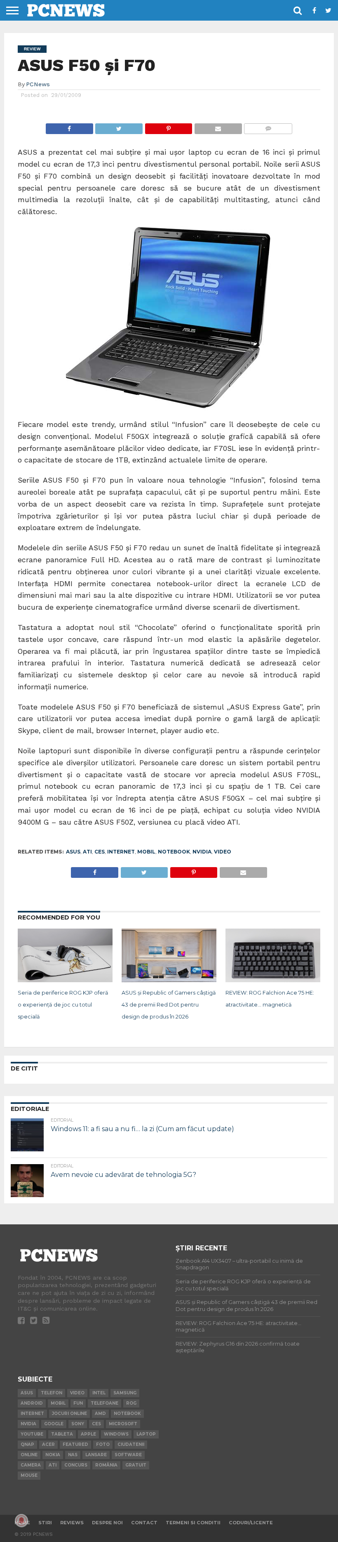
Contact (144, 1522)
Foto (103, 1444)
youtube (32, 1434)
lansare (96, 1454)
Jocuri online (69, 1413)
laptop (146, 1434)
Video (222, 852)
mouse (29, 1475)
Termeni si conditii (193, 1522)
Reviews (72, 1522)
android (32, 1403)
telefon (51, 1393)
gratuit (135, 1465)
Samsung (124, 1393)
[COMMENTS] (268, 126)
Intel (99, 1393)
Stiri (45, 1522)
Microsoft (123, 1423)
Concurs (75, 1465)
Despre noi (107, 1522)
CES (99, 852)
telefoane (104, 1403)
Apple (88, 1434)
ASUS (73, 852)
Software (128, 1454)
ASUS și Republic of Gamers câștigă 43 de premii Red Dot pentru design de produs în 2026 (169, 1005)
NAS (72, 1454)
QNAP (27, 1444)
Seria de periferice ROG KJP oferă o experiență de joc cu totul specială (63, 1005)
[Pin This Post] (168, 126)
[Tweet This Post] (119, 126)
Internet (121, 852)
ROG (131, 1403)
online (29, 1454)
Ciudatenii (130, 1444)
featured (75, 1444)
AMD (100, 1413)
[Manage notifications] (21, 1520)
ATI (87, 852)
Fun (78, 1403)
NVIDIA (201, 852)
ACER (48, 1444)
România (106, 1465)
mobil (146, 852)
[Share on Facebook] (69, 126)
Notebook (174, 852)
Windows (116, 1434)
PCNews (38, 84)
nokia (52, 1454)
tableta (62, 1434)
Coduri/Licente (251, 1522)
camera (31, 1465)
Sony (77, 1423)
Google (53, 1423)
